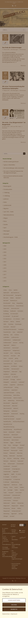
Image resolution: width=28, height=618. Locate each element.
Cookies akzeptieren (14, 600)
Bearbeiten (14, 609)
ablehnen (14, 604)
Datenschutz (6, 614)
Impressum (14, 614)
